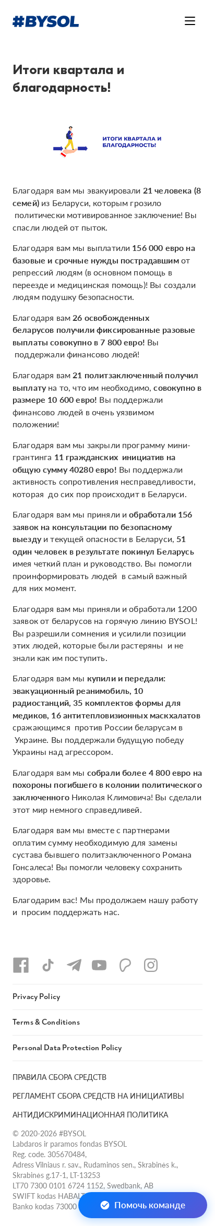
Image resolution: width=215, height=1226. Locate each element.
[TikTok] (48, 965)
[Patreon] (125, 965)
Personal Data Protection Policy (67, 1048)
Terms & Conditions (46, 1022)
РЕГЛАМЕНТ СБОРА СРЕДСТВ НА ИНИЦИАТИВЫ (98, 1095)
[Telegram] (74, 965)
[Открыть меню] (190, 21)
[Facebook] (20, 965)
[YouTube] (99, 965)
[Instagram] (151, 965)
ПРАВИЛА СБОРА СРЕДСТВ (59, 1077)
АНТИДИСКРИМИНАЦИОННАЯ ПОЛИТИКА (90, 1114)
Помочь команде (149, 1204)
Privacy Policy (36, 997)
